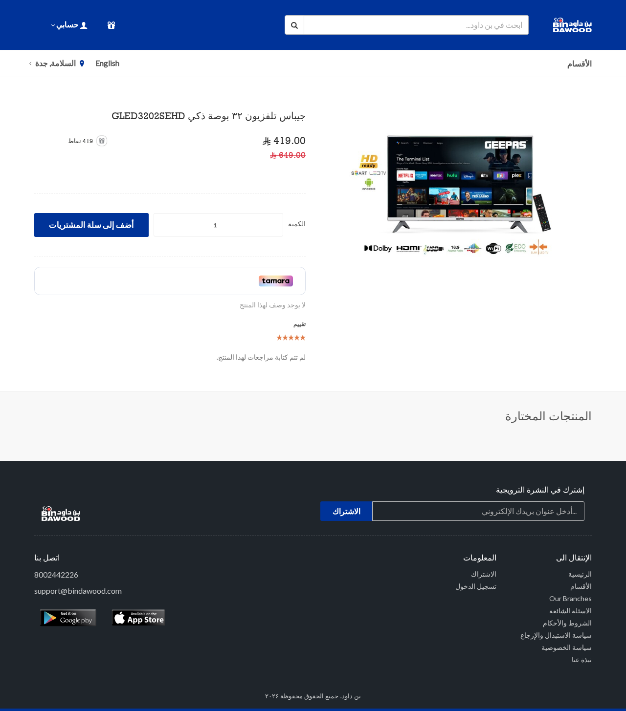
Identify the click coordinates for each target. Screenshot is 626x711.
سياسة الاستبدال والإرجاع (556, 635)
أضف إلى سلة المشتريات (91, 224)
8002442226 (56, 574)
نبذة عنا (582, 659)
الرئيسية (580, 574)
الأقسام (579, 63)
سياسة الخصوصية (566, 647)
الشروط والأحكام (567, 623)
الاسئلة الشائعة (570, 610)
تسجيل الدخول (475, 586)
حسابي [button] (67, 24)
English (107, 62)
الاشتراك (483, 574)
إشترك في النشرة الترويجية (540, 490)
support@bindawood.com (78, 590)
